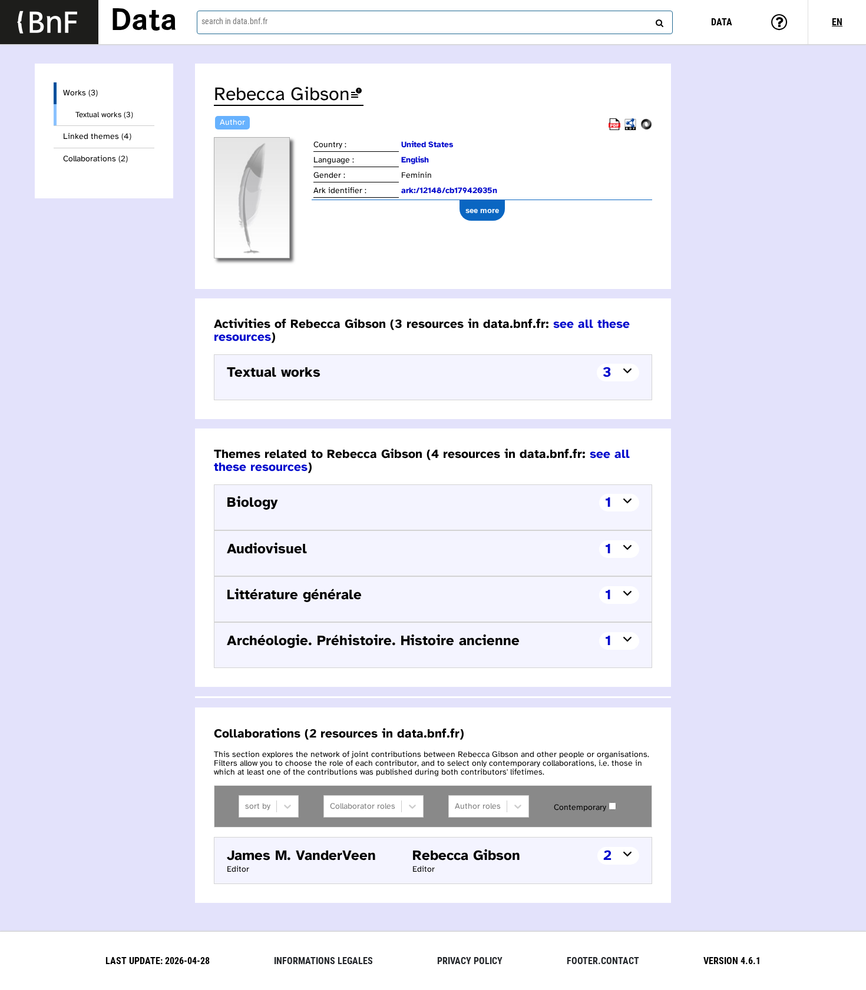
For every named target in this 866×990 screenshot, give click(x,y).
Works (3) (80, 93)
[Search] (658, 20)
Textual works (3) (104, 115)
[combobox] (435, 22)
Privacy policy (470, 960)
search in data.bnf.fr (234, 21)
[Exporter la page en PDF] (614, 128)
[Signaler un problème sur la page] (356, 95)
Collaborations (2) (95, 159)
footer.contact (603, 960)
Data (143, 21)
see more (482, 210)
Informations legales (323, 960)
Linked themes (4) (97, 136)
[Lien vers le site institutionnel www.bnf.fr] (49, 22)
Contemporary (580, 807)
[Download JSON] (646, 128)
